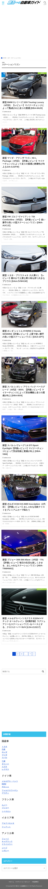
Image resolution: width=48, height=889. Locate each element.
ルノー (4, 805)
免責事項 (35, 881)
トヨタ (4, 747)
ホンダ (4, 752)
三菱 (3, 761)
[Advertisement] (24, 30)
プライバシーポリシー (23, 881)
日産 (3, 749)
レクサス (5, 769)
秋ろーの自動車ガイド (23, 886)
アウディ (5, 793)
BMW (4, 784)
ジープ (4, 848)
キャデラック (7, 841)
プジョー (5, 808)
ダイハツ (5, 764)
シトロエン (6, 811)
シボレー (5, 851)
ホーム (12, 881)
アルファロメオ (8, 823)
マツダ (4, 755)
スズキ (4, 767)
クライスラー (7, 844)
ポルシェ (5, 787)
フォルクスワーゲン (10, 790)
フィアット (6, 827)
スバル (4, 757)
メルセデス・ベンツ (10, 781)
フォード (5, 839)
